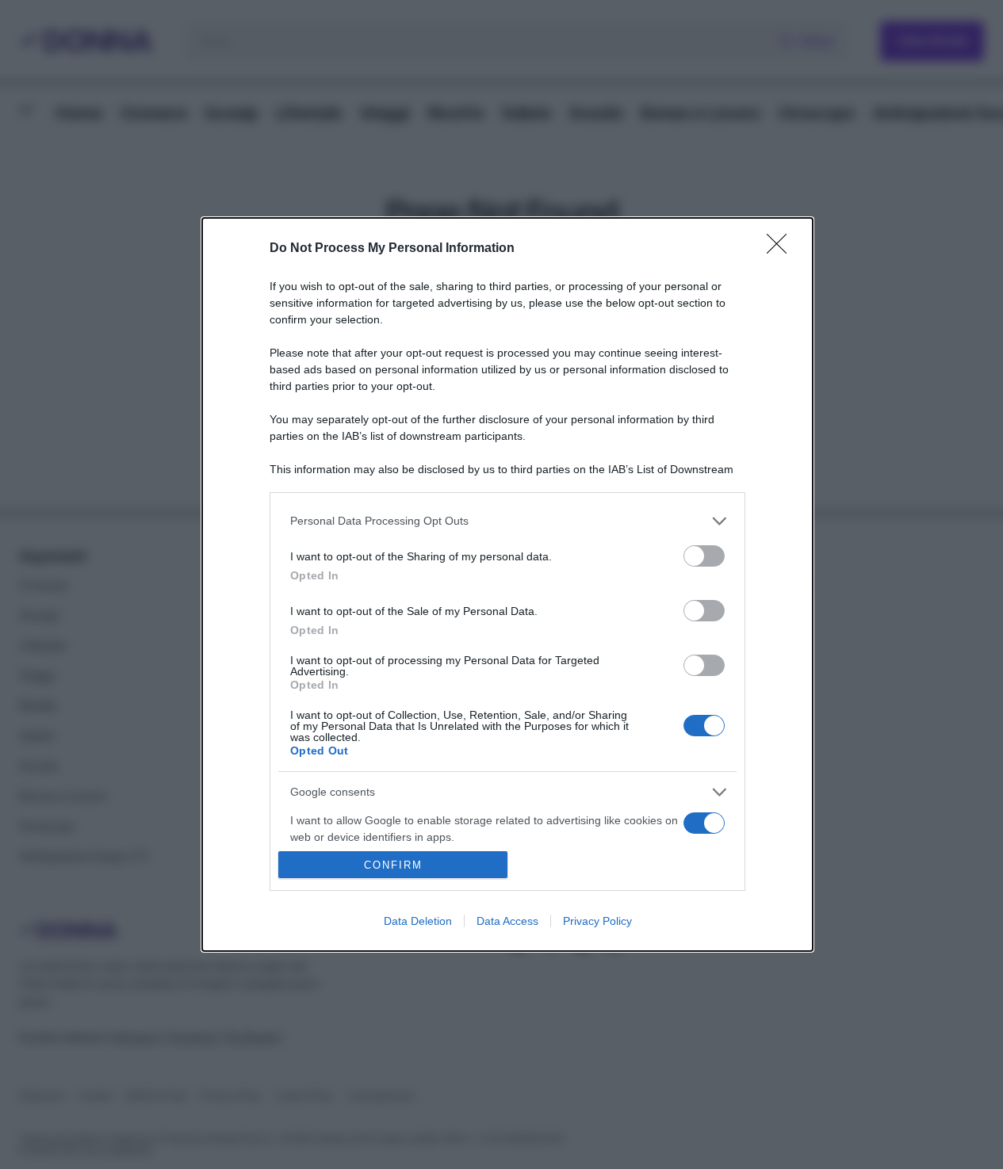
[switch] (704, 556)
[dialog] (507, 585)
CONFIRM (393, 865)
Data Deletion (418, 921)
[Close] (782, 249)
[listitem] (507, 521)
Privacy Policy (597, 921)
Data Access (507, 921)
